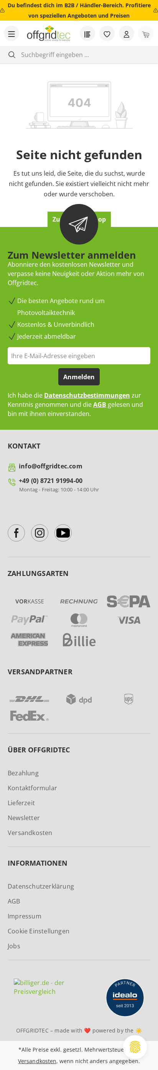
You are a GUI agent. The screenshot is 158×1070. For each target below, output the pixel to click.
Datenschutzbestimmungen (87, 395)
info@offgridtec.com (50, 466)
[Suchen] (12, 54)
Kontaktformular (32, 788)
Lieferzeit (21, 803)
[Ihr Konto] (126, 33)
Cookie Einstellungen (38, 931)
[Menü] (11, 33)
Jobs (14, 946)
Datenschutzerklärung (41, 886)
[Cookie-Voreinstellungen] (134, 1047)
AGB (99, 404)
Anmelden (79, 377)
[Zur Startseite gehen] (48, 33)
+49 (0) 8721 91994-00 (50, 480)
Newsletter (24, 818)
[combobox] (85, 54)
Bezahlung (23, 773)
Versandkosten (30, 833)
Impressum (24, 916)
